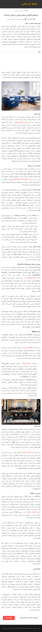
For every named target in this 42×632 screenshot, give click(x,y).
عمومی (16, 11)
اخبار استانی (22, 11)
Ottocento (26, 363)
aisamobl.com (28, 452)
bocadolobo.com (33, 277)
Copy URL (8, 618)
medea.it (30, 347)
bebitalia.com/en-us (22, 179)
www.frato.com (33, 512)
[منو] (39, 5)
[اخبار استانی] (29, 4)
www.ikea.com (20, 122)
